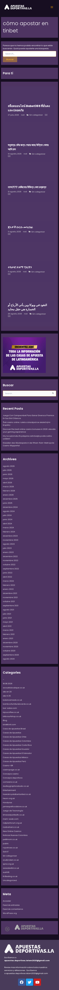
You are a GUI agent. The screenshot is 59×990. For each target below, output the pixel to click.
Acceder (7, 901)
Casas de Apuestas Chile (14, 737)
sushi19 (6, 872)
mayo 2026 (8, 478)
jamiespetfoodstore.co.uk (15, 806)
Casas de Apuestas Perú (14, 761)
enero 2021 (8, 638)
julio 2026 (7, 470)
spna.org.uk (8, 864)
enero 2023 (8, 552)
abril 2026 (7, 482)
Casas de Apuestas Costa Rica (17, 745)
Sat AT (6, 851)
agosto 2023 (9, 544)
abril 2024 (7, 523)
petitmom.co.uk (10, 839)
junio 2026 (7, 474)
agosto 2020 (9, 659)
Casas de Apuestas (12, 732)
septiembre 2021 (10, 605)
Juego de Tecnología (13, 810)
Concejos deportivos (12, 778)
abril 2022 (7, 577)
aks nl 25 (7, 696)
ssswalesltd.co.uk (11, 868)
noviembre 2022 (10, 560)
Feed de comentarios (13, 909)
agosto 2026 (9, 466)
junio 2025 (7, 503)
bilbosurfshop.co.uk (12, 716)
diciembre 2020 (10, 642)
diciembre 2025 (10, 499)
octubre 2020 (9, 650)
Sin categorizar (36, 115)
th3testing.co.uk (10, 876)
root (22, 115)
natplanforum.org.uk (12, 823)
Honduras (7, 802)
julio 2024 (7, 515)
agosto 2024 (9, 511)
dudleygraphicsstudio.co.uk (16, 786)
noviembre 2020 (10, 646)
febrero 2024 (9, 531)
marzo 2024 (8, 527)
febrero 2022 (9, 585)
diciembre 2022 (10, 556)
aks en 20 (7, 691)
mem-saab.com (10, 819)
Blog (5, 720)
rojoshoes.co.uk (10, 847)
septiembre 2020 (11, 655)
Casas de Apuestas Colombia (17, 741)
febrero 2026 (9, 491)
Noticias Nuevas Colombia (15, 835)
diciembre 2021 (10, 593)
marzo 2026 (8, 486)
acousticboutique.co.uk (14, 687)
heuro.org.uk (9, 798)
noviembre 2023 (10, 540)
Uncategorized (10, 880)
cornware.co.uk (10, 782)
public (6, 843)
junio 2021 (7, 618)
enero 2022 (8, 589)
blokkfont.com (9, 724)
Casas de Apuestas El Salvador (17, 753)
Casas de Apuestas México (15, 757)
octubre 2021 (9, 601)
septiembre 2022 (11, 568)
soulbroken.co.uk (11, 860)
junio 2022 (7, 572)
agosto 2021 (8, 609)
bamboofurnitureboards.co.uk (17, 704)
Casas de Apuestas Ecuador (16, 749)
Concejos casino (11, 774)
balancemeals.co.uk (12, 700)
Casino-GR (8, 765)
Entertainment (9, 790)
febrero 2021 (8, 634)
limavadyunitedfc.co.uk (13, 815)
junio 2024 (7, 519)
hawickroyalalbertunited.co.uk (17, 794)
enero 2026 (8, 495)
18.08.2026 (7, 683)
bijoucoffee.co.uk (11, 712)
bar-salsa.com (10, 708)
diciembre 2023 (10, 536)
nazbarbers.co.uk (11, 827)
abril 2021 (7, 626)
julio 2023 (7, 548)
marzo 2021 (8, 630)
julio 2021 (7, 614)
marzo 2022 (8, 581)
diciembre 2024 (10, 507)
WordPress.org (10, 913)
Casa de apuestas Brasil (14, 728)
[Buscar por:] (29, 53)
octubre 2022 (9, 564)
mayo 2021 (8, 622)
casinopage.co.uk (11, 769)
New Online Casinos (12, 831)
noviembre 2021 (10, 597)
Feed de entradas (11, 905)
